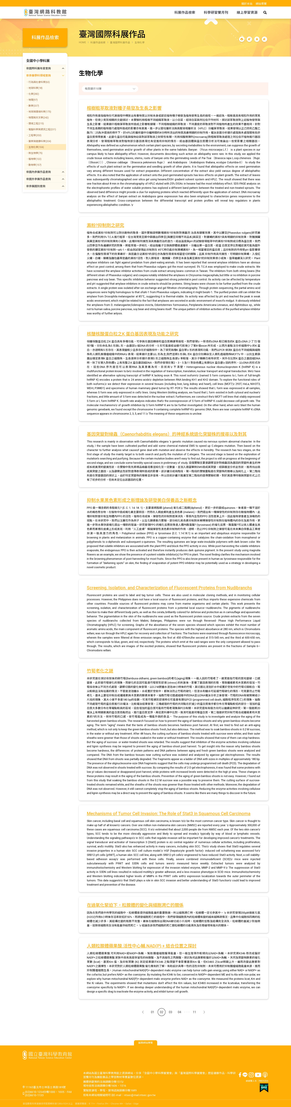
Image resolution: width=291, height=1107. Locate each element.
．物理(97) (32, 99)
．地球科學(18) (34, 88)
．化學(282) (32, 94)
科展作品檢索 (97, 42)
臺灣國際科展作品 (120, 42)
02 (161, 1012)
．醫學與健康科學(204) (38, 141)
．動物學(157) (33, 164)
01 (152, 1012)
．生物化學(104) (35, 147)
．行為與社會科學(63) (38, 82)
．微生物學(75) (34, 153)
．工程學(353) (33, 135)
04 (179, 1012)
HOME (82, 42)
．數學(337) (32, 105)
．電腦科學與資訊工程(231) (41, 129)
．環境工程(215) (35, 123)
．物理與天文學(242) (37, 117)
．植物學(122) (33, 159)
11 (194, 1012)
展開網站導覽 (145, 1042)
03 (170, 1012)
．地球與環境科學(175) (38, 111)
